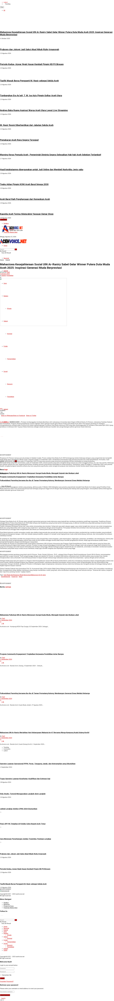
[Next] (1, 484)
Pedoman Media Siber (10, 908)
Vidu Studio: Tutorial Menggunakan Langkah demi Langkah (23, 794)
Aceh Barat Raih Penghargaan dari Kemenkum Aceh (25, 199)
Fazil (8, 272)
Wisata (9, 935)
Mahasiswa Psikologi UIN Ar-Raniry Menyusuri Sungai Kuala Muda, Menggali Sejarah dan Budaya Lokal (39, 473)
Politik (6, 346)
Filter (2, 7)
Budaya (6, 933)
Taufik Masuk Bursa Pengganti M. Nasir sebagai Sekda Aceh (29, 80)
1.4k (2, 623)
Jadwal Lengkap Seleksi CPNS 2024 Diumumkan (18, 809)
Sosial (5, 371)
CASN (5, 950)
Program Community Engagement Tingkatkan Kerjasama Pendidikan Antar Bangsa (32, 477)
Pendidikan (10, 397)
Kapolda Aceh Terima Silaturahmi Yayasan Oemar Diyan (26, 214)
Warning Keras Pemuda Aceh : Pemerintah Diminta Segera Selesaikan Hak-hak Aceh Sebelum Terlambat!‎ (50, 154)
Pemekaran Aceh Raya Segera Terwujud (19, 140)
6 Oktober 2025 (5, 274)
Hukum (6, 937)
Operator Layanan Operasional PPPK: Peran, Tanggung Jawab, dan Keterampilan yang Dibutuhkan (37, 764)
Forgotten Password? (7, 981)
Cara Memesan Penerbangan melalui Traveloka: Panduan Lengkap (25, 839)
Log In (3, 998)
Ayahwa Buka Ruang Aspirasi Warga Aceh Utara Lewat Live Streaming (34, 110)
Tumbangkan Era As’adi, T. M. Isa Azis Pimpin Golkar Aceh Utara (31, 95)
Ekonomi (9, 384)
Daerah (6, 271)
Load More (3, 219)
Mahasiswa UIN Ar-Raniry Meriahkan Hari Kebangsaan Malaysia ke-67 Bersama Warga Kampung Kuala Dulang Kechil (44, 733)
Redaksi (6, 223)
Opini (5, 932)
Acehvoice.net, (4, 422)
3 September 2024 (6, 620)
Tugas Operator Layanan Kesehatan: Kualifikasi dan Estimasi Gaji (25, 779)
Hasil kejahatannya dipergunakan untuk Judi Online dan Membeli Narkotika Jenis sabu (41, 169)
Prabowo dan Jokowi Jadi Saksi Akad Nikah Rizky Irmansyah (29, 49)
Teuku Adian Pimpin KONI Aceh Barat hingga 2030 (24, 184)
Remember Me (6, 975)
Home (5, 245)
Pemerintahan (11, 359)
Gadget (6, 409)
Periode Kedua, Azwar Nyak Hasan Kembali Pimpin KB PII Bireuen (32, 64)
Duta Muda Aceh (9, 575)
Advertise (7, 904)
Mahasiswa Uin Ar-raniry (38, 575)
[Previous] (0, 484)
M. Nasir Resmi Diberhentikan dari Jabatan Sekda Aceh (26, 125)
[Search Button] (16, 249)
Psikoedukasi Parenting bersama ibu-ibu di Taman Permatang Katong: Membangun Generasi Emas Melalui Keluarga (45, 480)
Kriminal (9, 334)
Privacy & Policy (9, 906)
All (4, 10)
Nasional (6, 258)
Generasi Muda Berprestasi (22, 575)
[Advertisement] (57, 441)
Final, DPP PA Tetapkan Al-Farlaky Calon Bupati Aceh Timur (23, 824)
